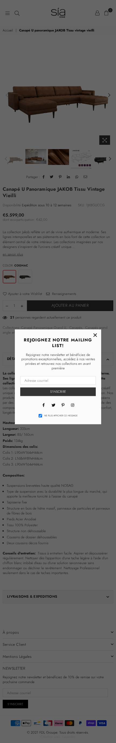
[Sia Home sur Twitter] (53, 404)
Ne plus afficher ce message (61, 415)
